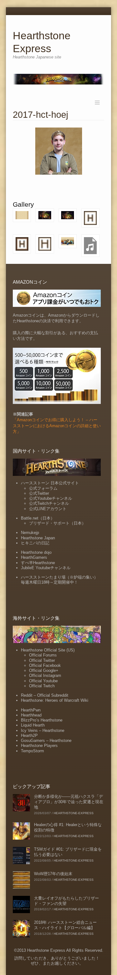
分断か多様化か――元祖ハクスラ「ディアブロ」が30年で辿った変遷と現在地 (68, 801)
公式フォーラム (43, 488)
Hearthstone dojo (36, 552)
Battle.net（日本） (38, 518)
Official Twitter (42, 660)
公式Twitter (39, 493)
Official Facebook (45, 665)
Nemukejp (30, 532)
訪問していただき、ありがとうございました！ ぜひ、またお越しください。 (57, 961)
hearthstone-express (74, 813)
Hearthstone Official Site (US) (48, 650)
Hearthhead (31, 715)
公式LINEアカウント (47, 508)
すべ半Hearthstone (38, 562)
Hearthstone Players (39, 745)
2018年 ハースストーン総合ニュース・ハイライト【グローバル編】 (65, 925)
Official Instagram (45, 675)
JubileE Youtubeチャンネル (46, 567)
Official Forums (43, 655)
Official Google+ (43, 670)
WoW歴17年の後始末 (53, 873)
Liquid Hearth (33, 725)
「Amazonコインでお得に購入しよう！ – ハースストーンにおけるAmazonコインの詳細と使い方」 (57, 425)
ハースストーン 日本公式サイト (50, 483)
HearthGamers (34, 557)
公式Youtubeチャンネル (50, 498)
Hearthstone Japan (38, 538)
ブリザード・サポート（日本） (57, 523)
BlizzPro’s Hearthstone (41, 720)
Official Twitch (42, 686)
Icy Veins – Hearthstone (42, 730)
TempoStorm (32, 751)
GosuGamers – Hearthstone (46, 740)
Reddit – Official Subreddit (44, 695)
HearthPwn (31, 710)
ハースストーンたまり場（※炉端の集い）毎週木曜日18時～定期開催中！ (59, 580)
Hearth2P (29, 735)
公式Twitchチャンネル (49, 503)
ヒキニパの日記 (35, 543)
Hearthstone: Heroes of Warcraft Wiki (54, 700)
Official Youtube (43, 680)
